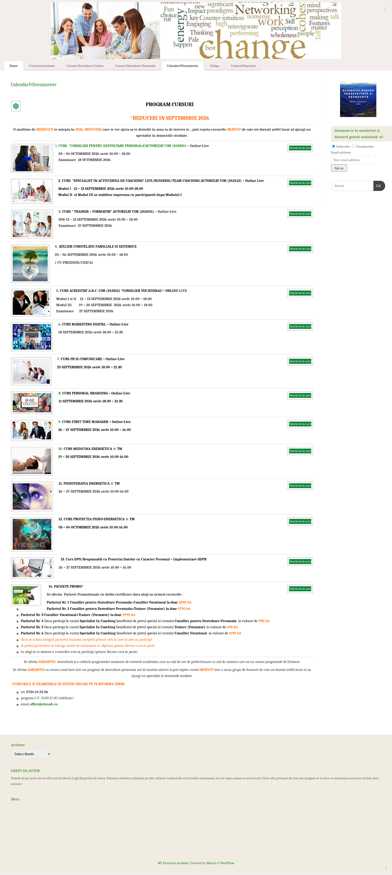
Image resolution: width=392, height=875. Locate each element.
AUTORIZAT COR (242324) (165, 146)
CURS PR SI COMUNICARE (81, 359)
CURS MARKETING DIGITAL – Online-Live (95, 324)
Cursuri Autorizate (42, 66)
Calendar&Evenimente (182, 66)
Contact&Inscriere (243, 66)
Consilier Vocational (150, 602)
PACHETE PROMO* (68, 586)
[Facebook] (385, 10)
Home (14, 66)
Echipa (214, 66)
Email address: (341, 152)
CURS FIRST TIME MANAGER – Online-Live (96, 422)
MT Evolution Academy (173, 863)
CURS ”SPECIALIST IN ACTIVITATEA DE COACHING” (103, 181)
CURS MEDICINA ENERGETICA (88, 449)
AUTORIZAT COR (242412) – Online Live (232, 181)
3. (60, 212)
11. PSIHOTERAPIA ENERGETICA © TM (89, 483)
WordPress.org (21, 831)
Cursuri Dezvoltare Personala (135, 66)
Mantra (211, 863)
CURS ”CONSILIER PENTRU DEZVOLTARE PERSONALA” (102, 146)
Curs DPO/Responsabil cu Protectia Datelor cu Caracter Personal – (119, 559)
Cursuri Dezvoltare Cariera (85, 66)
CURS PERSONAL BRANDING (85, 393)
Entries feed (19, 815)
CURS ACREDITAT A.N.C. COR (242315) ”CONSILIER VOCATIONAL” (111, 291)
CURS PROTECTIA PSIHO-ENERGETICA (94, 519)
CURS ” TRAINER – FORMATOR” (87, 212)
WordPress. (227, 863)
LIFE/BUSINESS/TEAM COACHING (173, 181)
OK (377, 186)
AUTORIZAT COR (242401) (133, 212)
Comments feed (21, 823)
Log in (15, 807)
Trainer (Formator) (149, 609)
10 (60, 449)
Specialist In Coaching (97, 621)
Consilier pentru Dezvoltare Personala (101, 602)
